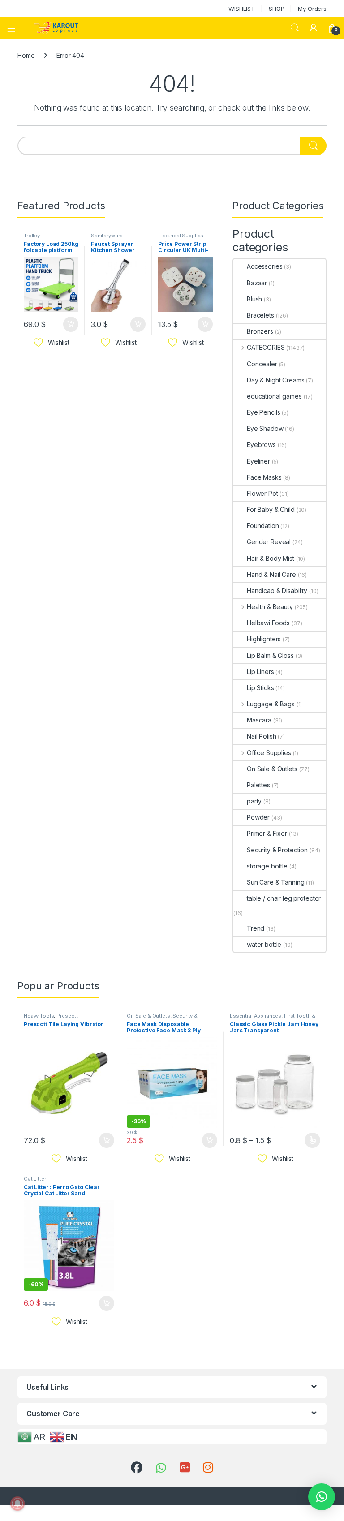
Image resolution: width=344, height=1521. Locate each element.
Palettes (258, 785)
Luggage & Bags (271, 704)
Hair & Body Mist (270, 558)
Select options (309, 1140)
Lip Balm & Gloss (270, 655)
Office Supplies (269, 752)
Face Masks (264, 477)
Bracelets (260, 315)
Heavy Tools (39, 1016)
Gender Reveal (269, 542)
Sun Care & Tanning (275, 882)
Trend (255, 928)
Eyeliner (258, 461)
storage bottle (267, 866)
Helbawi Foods (268, 623)
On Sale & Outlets (272, 769)
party (254, 801)
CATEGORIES (265, 347)
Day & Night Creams (275, 380)
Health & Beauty (270, 606)
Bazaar (257, 283)
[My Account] (313, 27)
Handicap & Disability (277, 590)
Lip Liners (260, 671)
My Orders (312, 8)
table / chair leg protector (284, 898)
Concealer (262, 364)
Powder (258, 817)
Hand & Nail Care (271, 574)
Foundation (263, 525)
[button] (321, 1496)
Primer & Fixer (267, 833)
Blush (254, 299)
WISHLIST (241, 8)
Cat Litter (35, 1179)
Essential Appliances (255, 1016)
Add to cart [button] (70, 324)
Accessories (264, 266)
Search (295, 28)
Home (25, 55)
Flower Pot (262, 493)
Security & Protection (277, 850)
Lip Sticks (260, 688)
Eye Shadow (265, 428)
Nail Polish (261, 736)
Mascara (259, 720)
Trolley (32, 235)
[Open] (14, 28)
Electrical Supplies (180, 235)
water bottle (264, 944)
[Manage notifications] (17, 1503)
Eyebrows (261, 444)
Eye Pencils (263, 412)
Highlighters (264, 639)
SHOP (276, 8)
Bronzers (260, 331)
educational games (274, 396)
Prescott (67, 1016)
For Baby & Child (271, 509)
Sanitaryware (107, 235)
